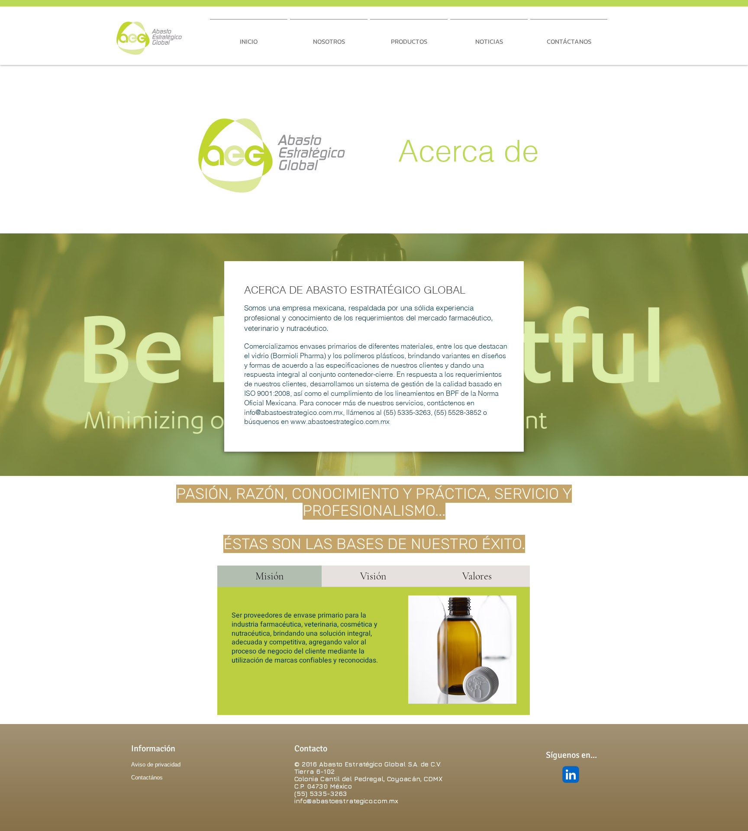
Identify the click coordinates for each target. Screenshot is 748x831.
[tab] (269, 576)
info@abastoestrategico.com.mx (293, 412)
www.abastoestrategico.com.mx (340, 421)
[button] (329, 37)
